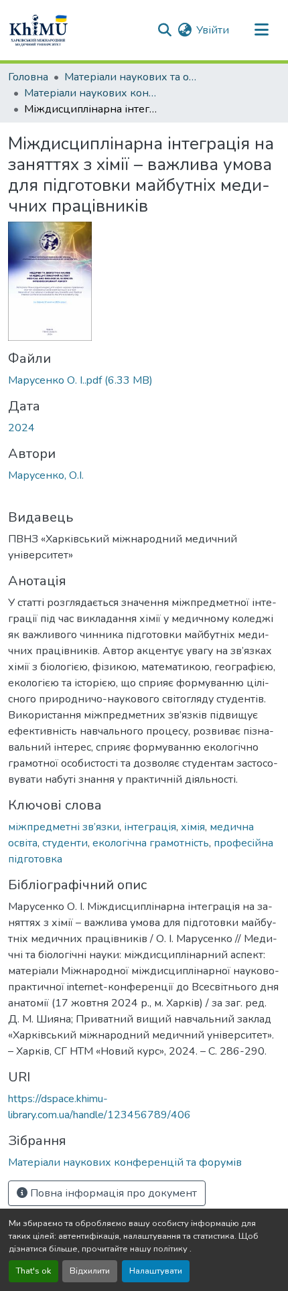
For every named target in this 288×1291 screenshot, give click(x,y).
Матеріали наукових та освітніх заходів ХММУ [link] (131, 77)
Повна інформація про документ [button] (112, 1193)
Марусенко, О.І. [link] (46, 475)
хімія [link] (193, 827)
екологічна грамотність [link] (150, 843)
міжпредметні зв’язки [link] (63, 827)
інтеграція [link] (150, 827)
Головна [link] (28, 77)
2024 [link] (21, 428)
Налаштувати (155, 1271)
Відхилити (90, 1271)
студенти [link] (65, 843)
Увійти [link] (212, 30)
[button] (38, 30)
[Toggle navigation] (261, 30)
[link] (144, 380)
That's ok (33, 1271)
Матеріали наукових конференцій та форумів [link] (91, 93)
